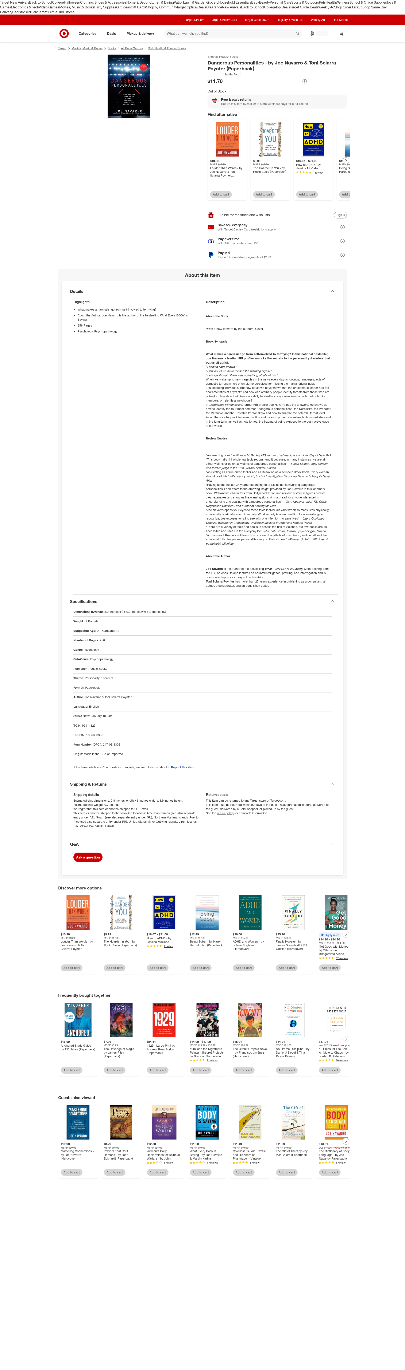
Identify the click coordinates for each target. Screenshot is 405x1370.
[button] (225, 74)
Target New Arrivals (14, 2)
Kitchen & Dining (161, 2)
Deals (202, 7)
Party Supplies (105, 7)
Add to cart (221, 194)
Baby (255, 2)
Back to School (40, 2)
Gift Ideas (123, 7)
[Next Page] (346, 160)
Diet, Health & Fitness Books (167, 48)
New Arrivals (231, 7)
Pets (322, 2)
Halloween (72, 2)
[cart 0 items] (341, 33)
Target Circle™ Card (224, 19)
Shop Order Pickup (348, 7)
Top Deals (282, 7)
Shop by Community (161, 7)
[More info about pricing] (304, 81)
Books (112, 48)
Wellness (343, 2)
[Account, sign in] (320, 33)
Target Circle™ (194, 19)
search (298, 34)
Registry (18, 12)
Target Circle (47, 12)
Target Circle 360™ (257, 19)
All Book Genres (132, 48)
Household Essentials (234, 2)
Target (62, 48)
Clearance (214, 7)
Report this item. (183, 767)
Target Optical (187, 7)
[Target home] (64, 33)
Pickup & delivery (140, 33)
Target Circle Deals (304, 7)
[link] (225, 74)
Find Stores (65, 12)
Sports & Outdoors (305, 2)
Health (331, 2)
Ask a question (88, 857)
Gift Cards (138, 7)
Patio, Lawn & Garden (190, 2)
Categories (87, 33)
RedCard (31, 12)
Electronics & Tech (25, 7)
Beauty (264, 2)
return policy (225, 813)
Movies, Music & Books (76, 7)
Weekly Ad (326, 7)
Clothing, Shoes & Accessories (103, 2)
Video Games (49, 7)
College (58, 2)
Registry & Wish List (290, 19)
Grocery (212, 2)
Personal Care (280, 2)
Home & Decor (137, 2)
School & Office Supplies (368, 2)
